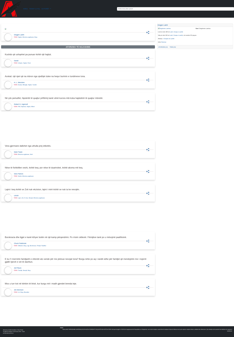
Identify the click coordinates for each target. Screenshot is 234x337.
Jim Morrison (19, 290)
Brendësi (26, 292)
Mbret (33, 106)
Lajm (19, 198)
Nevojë (31, 198)
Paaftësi (43, 245)
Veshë (20, 176)
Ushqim (20, 63)
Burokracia (33, 245)
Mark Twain (18, 152)
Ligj (28, 245)
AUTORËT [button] (45, 9)
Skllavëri (20, 245)
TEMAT (34, 9)
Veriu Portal (20, 330)
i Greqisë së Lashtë (168, 38)
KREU (25, 9)
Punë (29, 63)
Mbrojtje (25, 84)
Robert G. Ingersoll (21, 104)
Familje (20, 270)
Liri (19, 292)
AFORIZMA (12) (163, 47)
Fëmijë (39, 245)
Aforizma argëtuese (28, 37)
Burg (35, 37)
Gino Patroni (19, 174)
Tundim (34, 84)
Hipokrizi (23, 106)
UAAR (17, 196)
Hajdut (20, 37)
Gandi (16, 61)
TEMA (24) (173, 47)
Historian (163, 42)
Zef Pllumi (18, 268)
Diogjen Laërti (19, 35)
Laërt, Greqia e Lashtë (176, 32)
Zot (22, 198)
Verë (31, 154)
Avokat (20, 84)
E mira (26, 198)
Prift (19, 106)
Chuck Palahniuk (20, 243)
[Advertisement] (56, 127)
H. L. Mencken (20, 82)
